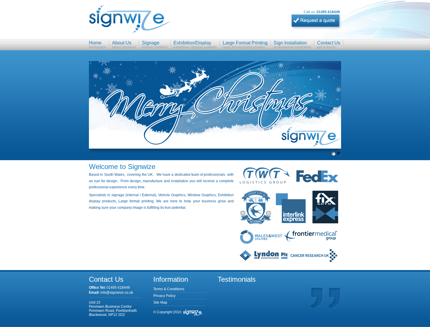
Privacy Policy (164, 296)
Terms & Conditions (168, 289)
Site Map (160, 302)
